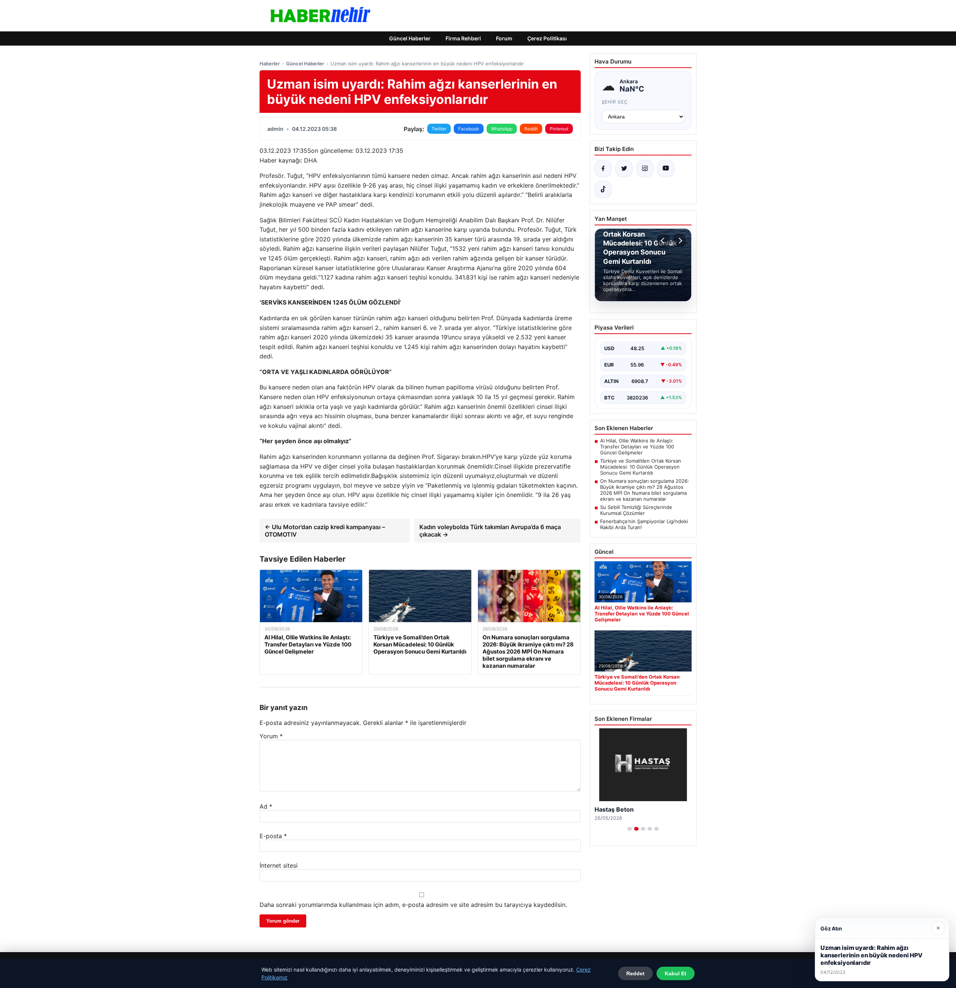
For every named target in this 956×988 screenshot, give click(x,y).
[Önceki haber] (663, 240)
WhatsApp (501, 129)
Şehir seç (615, 102)
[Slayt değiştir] (629, 829)
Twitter (439, 129)
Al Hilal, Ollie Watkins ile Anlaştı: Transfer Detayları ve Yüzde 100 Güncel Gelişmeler (637, 447)
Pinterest (559, 129)
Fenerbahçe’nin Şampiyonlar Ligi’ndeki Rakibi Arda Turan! (644, 524)
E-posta (273, 836)
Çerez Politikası (547, 38)
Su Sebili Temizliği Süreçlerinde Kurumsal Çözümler (636, 510)
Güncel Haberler (410, 38)
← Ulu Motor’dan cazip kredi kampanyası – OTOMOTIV (325, 530)
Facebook (468, 129)
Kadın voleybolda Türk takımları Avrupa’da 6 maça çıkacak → (490, 530)
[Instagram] (645, 168)
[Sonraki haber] (679, 240)
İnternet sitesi (279, 865)
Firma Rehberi (463, 38)
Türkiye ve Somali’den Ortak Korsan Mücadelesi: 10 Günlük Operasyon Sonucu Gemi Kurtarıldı (640, 467)
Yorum (271, 736)
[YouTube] (665, 168)
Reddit (531, 129)
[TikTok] (603, 189)
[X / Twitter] (624, 168)
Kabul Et (675, 973)
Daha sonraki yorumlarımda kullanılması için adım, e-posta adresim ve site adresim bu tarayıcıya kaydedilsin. (413, 904)
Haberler (270, 64)
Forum (504, 38)
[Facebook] (603, 168)
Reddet (635, 973)
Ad (266, 806)
